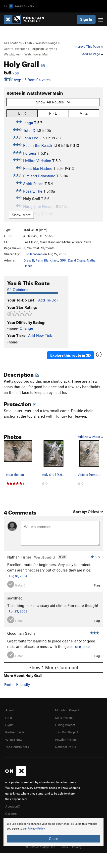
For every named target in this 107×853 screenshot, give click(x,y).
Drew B (28, 260)
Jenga (28, 122)
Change (26, 328)
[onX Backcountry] (19, 6)
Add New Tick (40, 335)
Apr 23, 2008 (17, 611)
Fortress (30, 153)
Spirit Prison (33, 183)
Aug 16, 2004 (17, 576)
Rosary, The (32, 191)
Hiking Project (65, 725)
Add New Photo (89, 437)
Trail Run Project (66, 732)
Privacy (77, 847)
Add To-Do (47, 300)
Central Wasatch (15, 49)
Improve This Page (87, 46)
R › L (53, 113)
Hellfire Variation (37, 160)
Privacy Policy (36, 828)
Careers (11, 814)
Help (8, 718)
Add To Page (91, 54)
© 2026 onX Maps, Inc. (40, 847)
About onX (12, 806)
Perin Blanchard (47, 260)
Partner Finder (15, 732)
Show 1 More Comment (53, 667)
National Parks (65, 747)
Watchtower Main (36, 54)
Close (53, 838)
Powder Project (66, 740)
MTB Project (64, 718)
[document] (53, 832)
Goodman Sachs (21, 633)
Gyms (9, 725)
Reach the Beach (37, 145)
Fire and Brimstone (39, 176)
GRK (63, 260)
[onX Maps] (15, 775)
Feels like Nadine (37, 168)
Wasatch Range (46, 43)
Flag (97, 585)
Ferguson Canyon (43, 49)
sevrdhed (15, 598)
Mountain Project (67, 710)
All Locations (13, 43)
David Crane (76, 260)
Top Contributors (17, 747)
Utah (28, 43)
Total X (29, 130)
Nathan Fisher (19, 557)
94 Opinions (17, 289)
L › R (22, 113)
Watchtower (12, 54)
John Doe (31, 138)
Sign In (86, 19)
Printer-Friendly (17, 684)
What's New (13, 740)
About (9, 710)
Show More (21, 215)
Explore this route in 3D (70, 355)
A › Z (84, 113)
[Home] (26, 19)
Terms (64, 847)
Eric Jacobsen (33, 254)
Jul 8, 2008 (82, 647)
